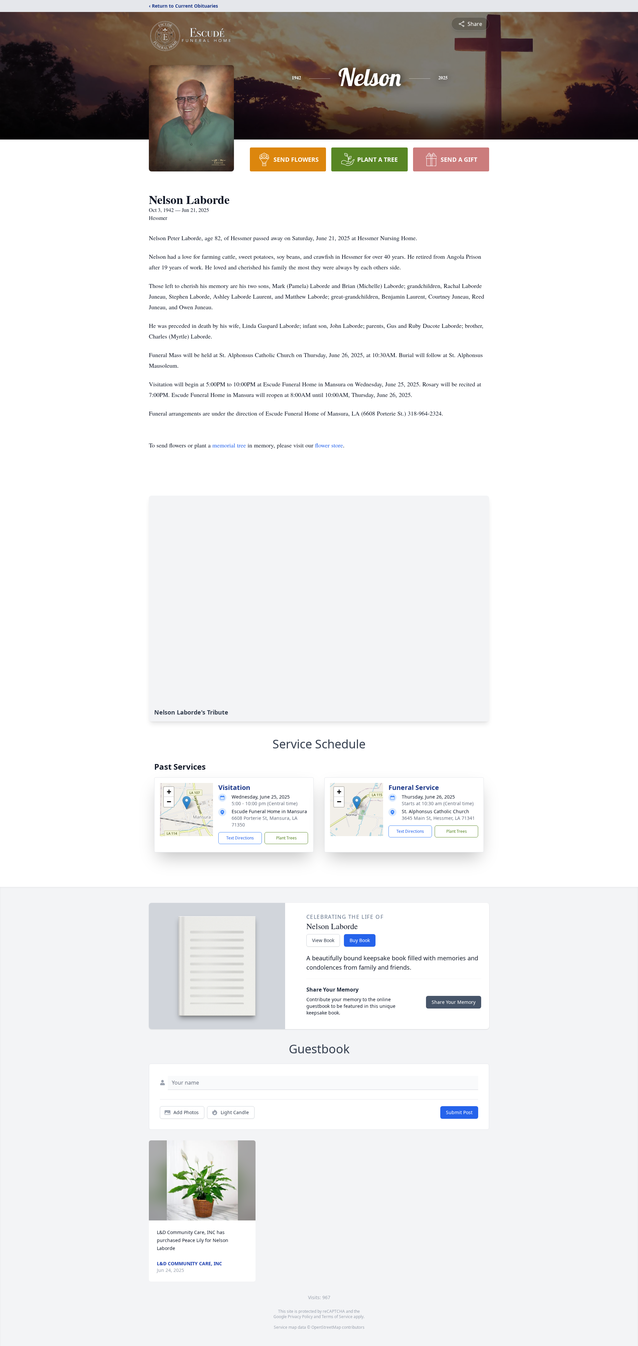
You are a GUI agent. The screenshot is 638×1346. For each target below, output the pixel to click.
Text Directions (240, 838)
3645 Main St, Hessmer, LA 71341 (438, 818)
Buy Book (360, 940)
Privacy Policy (300, 1316)
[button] (186, 803)
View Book (323, 940)
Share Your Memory (454, 1002)
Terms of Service (337, 1316)
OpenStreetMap (326, 1327)
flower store (329, 445)
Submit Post (459, 1112)
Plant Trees (286, 838)
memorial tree (229, 445)
